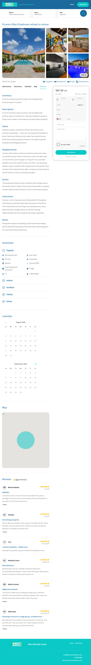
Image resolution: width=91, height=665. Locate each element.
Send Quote (71, 152)
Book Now (78, 643)
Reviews (43, 86)
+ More (4, 505)
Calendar (28, 86)
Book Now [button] (83, 4)
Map (35, 86)
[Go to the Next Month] (36, 364)
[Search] (83, 13)
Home (72, 4)
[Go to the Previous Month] (6, 322)
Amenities (18, 86)
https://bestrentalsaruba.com (72, 660)
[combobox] (20, 14)
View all (83, 75)
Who (61, 13)
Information (6, 86)
